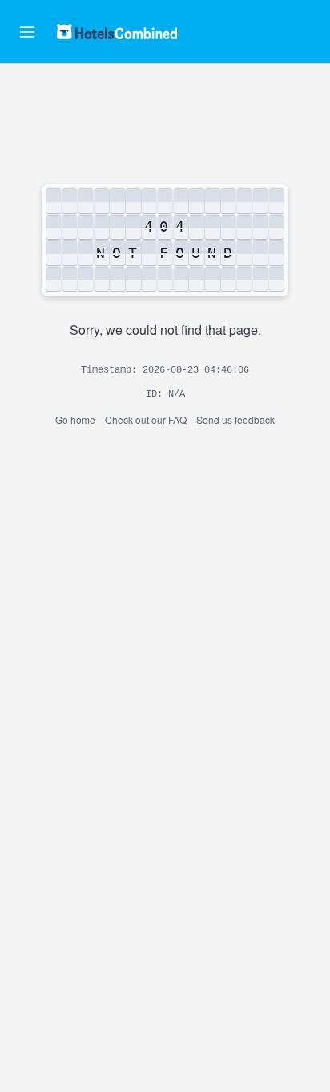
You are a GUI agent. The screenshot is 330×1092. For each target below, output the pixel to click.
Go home (75, 419)
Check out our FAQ (146, 419)
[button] (27, 32)
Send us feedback (235, 419)
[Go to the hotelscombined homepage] (116, 31)
